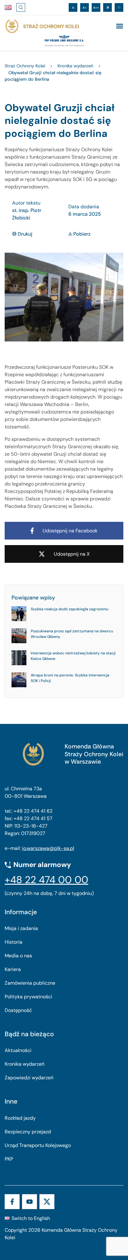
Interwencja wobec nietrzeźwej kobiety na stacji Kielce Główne (73, 656)
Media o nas (18, 955)
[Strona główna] (42, 26)
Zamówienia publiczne (30, 983)
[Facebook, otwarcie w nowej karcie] (12, 1201)
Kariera (13, 969)
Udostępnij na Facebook (70, 530)
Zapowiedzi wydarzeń (29, 1077)
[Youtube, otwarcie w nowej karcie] (29, 1201)
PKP (9, 1159)
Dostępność (18, 1010)
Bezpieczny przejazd (28, 1131)
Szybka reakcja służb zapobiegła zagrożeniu (69, 609)
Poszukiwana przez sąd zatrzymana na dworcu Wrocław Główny (72, 634)
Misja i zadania (21, 928)
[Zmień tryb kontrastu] (107, 7)
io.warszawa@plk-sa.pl (48, 848)
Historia (13, 942)
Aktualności (18, 1050)
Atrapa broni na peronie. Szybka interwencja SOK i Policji (70, 678)
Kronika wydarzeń (24, 1064)
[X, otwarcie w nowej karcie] (46, 1201)
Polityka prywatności (28, 996)
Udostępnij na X (72, 554)
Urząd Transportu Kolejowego (38, 1145)
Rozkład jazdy (20, 1118)
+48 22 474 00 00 (46, 879)
